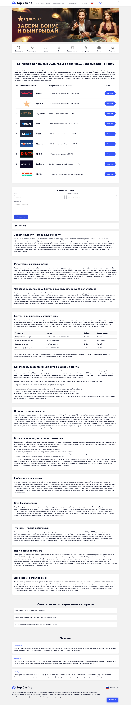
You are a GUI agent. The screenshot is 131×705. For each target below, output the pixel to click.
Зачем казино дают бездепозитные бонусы (30, 611)
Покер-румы (83, 3)
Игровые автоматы (58, 3)
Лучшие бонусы (72, 3)
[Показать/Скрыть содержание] (116, 226)
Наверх (111, 700)
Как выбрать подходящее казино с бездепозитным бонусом (36, 624)
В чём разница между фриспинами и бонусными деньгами (35, 617)
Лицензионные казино (43, 3)
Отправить (21, 217)
